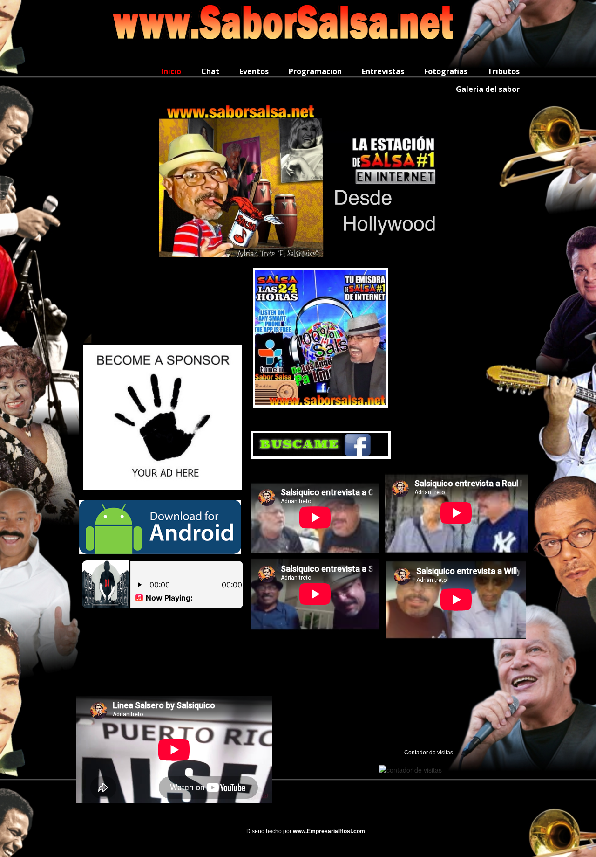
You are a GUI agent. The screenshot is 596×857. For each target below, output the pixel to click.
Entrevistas (383, 71)
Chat (210, 71)
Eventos (254, 71)
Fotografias (445, 71)
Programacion (315, 71)
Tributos (504, 71)
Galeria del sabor (488, 89)
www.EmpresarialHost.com (329, 831)
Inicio (171, 71)
